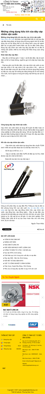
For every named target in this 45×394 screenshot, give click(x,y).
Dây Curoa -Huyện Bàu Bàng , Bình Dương (17, 266)
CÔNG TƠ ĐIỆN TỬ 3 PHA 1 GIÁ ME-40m (17, 250)
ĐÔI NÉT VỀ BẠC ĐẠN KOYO (13, 261)
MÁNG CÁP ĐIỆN (10, 242)
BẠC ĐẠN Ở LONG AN (11, 245)
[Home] (22, 6)
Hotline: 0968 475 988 (22, 15)
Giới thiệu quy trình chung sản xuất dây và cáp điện (20, 255)
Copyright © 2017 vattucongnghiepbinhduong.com (22, 390)
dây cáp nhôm (29, 37)
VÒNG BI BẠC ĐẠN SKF (12, 239)
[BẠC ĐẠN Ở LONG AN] (21, 294)
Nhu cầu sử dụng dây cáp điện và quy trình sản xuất (20, 269)
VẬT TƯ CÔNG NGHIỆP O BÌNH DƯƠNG (17, 263)
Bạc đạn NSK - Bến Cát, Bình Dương (15, 258)
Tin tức (8, 25)
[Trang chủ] (3, 25)
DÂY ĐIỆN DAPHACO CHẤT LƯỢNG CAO (17, 247)
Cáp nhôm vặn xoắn (8, 39)
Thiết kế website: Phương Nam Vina (22, 392)
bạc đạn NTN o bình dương (12, 253)
